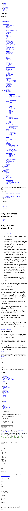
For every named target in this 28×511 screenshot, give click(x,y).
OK (1, 509)
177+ (3, 451)
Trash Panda (8, 83)
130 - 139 (4, 460)
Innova (7, 57)
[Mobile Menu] (1, 1)
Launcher (8, 143)
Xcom (7, 87)
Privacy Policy (9, 177)
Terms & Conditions (7, 378)
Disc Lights (11, 151)
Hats (10, 105)
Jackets (10, 107)
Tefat (7, 79)
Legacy (7, 60)
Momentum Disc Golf (10, 67)
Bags (7, 116)
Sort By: (6, 442)
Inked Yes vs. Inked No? (6, 329)
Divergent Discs (9, 41)
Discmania (8, 37)
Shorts (10, 112)
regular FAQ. (3, 356)
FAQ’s (7, 176)
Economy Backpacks (13, 118)
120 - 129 (4, 461)
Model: (2, 486)
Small (10, 122)
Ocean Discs (8, 70)
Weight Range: (4, 491)
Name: (2, 497)
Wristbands (11, 114)
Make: (2, 481)
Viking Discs (9, 84)
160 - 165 (4, 456)
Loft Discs (8, 62)
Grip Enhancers (12, 94)
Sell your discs (9, 183)
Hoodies (10, 106)
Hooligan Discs (9, 52)
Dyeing (7, 137)
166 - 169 (4, 455)
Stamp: (2, 488)
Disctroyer (8, 40)
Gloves (10, 103)
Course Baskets (12, 124)
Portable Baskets (12, 128)
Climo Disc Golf (9, 32)
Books (7, 129)
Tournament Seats (10, 161)
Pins (10, 97)
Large (10, 119)
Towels (7, 162)
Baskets (7, 123)
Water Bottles (11, 99)
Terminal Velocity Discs (11, 80)
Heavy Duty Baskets (13, 126)
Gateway (8, 51)
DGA (7, 35)
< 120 (3, 463)
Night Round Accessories (11, 150)
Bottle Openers (12, 92)
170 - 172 (4, 453)
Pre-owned (5, 178)
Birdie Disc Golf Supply (11, 28)
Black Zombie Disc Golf (11, 30)
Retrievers (8, 160)
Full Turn (8, 48)
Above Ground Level (10, 25)
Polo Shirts (11, 111)
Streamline (8, 78)
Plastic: (2, 483)
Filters (2, 442)
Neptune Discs (9, 69)
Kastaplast (8, 58)
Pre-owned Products (10, 181)
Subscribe (3, 427)
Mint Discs (8, 65)
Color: (2, 494)
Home (4, 3)
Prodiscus (8, 73)
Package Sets (9, 153)
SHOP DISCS (6, 24)
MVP (7, 68)
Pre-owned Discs (9, 180)
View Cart (5, 206)
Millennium (8, 64)
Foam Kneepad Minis (13, 145)
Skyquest (8, 76)
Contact (5, 10)
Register (8, 197)
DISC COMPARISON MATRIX (13, 193)
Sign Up (2, 502)
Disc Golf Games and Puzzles (12, 140)
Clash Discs (8, 31)
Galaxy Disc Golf (10, 49)
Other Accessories (12, 133)
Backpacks (11, 117)
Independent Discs (10, 54)
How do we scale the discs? (6, 233)
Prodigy (7, 71)
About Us (8, 172)
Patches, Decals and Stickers (15, 96)
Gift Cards (5, 8)
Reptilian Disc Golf (10, 74)
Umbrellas (8, 165)
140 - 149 (4, 459)
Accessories (8, 91)
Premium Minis (12, 149)
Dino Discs (8, 36)
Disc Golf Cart (9, 130)
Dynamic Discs (9, 43)
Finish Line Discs (10, 47)
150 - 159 (4, 457)
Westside (8, 85)
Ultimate (8, 164)
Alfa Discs (8, 26)
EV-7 (7, 46)
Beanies (10, 102)
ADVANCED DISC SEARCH (13, 196)
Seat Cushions (12, 135)
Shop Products (6, 90)
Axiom (7, 27)
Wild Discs (8, 86)
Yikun (7, 89)
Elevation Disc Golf (10, 44)
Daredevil (8, 33)
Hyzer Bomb (9, 53)
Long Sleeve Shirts (13, 108)
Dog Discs (8, 142)
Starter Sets (11, 156)
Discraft (7, 38)
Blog (4, 9)
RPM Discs (8, 75)
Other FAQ (3, 351)
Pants (10, 110)
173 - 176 (4, 452)
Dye (10, 138)
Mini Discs (8, 144)
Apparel (7, 101)
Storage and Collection (11, 159)
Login (4, 197)
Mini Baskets (11, 127)
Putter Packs (11, 155)
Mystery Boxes (12, 154)
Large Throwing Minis (13, 146)
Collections (5, 7)
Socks (10, 113)
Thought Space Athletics (11, 81)
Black (3, 495)
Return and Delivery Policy (9, 379)
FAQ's (4, 5)
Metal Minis (11, 148)
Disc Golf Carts (12, 132)
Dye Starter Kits (12, 139)
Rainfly (10, 121)
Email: (2, 499)
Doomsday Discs (9, 42)
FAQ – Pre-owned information (12, 182)
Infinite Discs (9, 56)
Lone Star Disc (9, 63)
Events (4, 167)
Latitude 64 (8, 59)
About (4, 4)
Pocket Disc (8, 158)
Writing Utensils (12, 100)
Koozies (10, 95)
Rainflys (10, 134)
